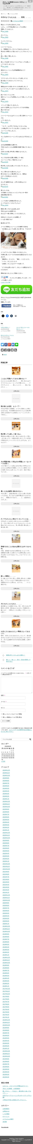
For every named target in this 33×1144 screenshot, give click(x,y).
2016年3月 (6, 1043)
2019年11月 (6, 929)
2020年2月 (6, 921)
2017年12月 (6, 988)
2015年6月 (6, 1066)
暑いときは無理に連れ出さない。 (12, 491)
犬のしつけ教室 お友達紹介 (11, 1088)
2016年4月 (6, 1040)
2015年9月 (6, 1059)
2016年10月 (6, 1025)
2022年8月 (6, 843)
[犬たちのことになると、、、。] (16, 599)
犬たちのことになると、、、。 (11, 604)
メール (4, 701)
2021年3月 (6, 887)
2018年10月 (6, 962)
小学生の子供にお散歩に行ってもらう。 (15, 1100)
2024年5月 (6, 788)
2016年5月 (6, 1038)
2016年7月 (6, 1033)
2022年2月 (6, 858)
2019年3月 (6, 949)
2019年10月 (6, 931)
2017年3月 (6, 1012)
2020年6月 (6, 910)
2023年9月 (6, 809)
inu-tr (5, 354)
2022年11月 (6, 835)
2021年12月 (6, 864)
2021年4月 (6, 884)
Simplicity (21, 1138)
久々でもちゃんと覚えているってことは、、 (16, 519)
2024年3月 (6, 793)
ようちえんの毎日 (17, 21)
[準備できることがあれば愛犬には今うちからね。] (16, 542)
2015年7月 (6, 1064)
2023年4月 (6, 822)
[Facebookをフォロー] (5, 351)
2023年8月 (6, 812)
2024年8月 (6, 780)
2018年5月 (6, 975)
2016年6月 (6, 1035)
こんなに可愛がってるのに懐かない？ (14, 378)
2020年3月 (6, 918)
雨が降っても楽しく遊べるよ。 (11, 434)
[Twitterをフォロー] (2, 351)
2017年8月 (6, 999)
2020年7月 (6, 908)
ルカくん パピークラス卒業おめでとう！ (15, 1086)
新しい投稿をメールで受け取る (12, 717)
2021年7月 (6, 877)
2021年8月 (6, 874)
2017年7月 (6, 1001)
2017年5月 (6, 1007)
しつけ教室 (6, 1114)
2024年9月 (6, 778)
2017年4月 (6, 1009)
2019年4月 (6, 947)
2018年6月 (6, 973)
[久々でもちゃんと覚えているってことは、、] (16, 514)
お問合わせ (6, 1111)
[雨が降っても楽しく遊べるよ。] (16, 430)
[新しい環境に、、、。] (16, 572)
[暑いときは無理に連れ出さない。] (16, 487)
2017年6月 (6, 1004)
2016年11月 (6, 1022)
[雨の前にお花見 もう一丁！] (16, 402)
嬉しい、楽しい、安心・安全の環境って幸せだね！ (18, 660)
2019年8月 (6, 936)
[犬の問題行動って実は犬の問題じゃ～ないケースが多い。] (16, 457)
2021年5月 (6, 882)
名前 (3, 695)
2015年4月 (6, 1072)
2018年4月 (6, 978)
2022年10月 (6, 838)
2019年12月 (6, 926)
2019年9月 (6, 934)
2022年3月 (6, 856)
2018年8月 (6, 968)
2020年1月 (6, 923)
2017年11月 (6, 991)
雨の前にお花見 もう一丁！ (11, 406)
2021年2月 (6, 890)
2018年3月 (6, 981)
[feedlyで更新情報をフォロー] (12, 351)
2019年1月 (6, 955)
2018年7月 (6, 970)
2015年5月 (6, 1069)
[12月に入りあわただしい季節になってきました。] (16, 627)
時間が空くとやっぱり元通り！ (15, 655)
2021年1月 (6, 892)
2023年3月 (6, 825)
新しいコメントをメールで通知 (12, 714)
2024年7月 (6, 783)
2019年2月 (6, 952)
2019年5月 (6, 944)
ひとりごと (6, 1116)
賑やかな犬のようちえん (7, 335)
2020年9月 (6, 903)
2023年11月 (6, 804)
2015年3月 (6, 1074)
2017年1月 (6, 1017)
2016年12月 (6, 1020)
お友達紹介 (6, 1108)
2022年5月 (6, 851)
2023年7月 (6, 814)
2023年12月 (6, 801)
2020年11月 (6, 897)
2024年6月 (6, 786)
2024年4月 (6, 791)
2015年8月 (6, 1061)
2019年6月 (6, 942)
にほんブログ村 (5, 282)
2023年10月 (6, 806)
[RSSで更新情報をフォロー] (15, 351)
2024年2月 (6, 796)
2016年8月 (6, 1030)
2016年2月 (6, 1046)
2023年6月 (6, 817)
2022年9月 (6, 840)
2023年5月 (6, 819)
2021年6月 (6, 879)
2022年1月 (6, 861)
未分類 (5, 1121)
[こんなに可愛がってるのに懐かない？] (16, 374)
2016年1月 (6, 1048)
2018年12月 (6, 957)
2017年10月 (6, 994)
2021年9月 (6, 871)
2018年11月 (6, 960)
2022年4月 (6, 853)
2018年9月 (6, 965)
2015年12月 (6, 1051)
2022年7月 (6, 845)
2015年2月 (6, 1077)
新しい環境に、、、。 (8, 576)
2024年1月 (6, 799)
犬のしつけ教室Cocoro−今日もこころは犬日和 (15, 2)
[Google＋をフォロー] (8, 351)
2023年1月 (6, 830)
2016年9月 (6, 1027)
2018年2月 (6, 983)
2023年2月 (6, 827)
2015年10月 (6, 1056)
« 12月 (3, 761)
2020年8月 (6, 905)
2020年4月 (6, 916)
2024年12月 (6, 770)
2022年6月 (6, 848)
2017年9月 (6, 996)
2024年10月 (6, 775)
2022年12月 (6, 832)
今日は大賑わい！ (5, 327)
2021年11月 (6, 866)
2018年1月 (6, 986)
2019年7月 (6, 939)
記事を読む (17, 391)
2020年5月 (6, 913)
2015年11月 (6, 1053)
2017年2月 (6, 1014)
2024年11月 (6, 773)
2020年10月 (6, 900)
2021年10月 (6, 869)
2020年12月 (6, 895)
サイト (3, 707)
